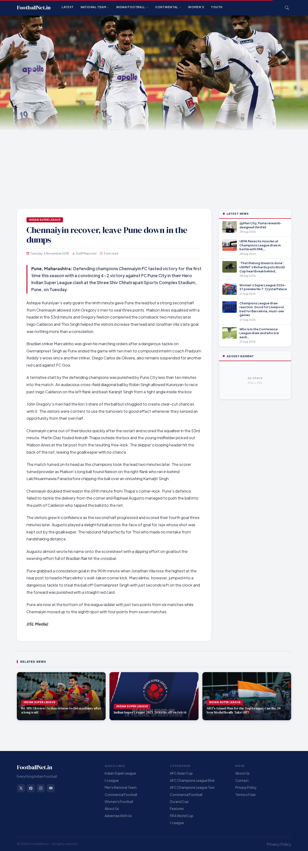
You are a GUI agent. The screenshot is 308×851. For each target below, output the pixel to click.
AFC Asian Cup (181, 773)
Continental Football (121, 795)
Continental (166, 7)
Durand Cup (179, 802)
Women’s (196, 7)
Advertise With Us (118, 816)
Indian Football (130, 7)
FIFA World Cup (181, 816)
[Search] (287, 7)
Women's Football (119, 802)
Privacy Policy (246, 787)
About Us (112, 809)
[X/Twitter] (21, 788)
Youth (217, 7)
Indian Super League (44, 219)
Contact (242, 780)
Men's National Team (121, 787)
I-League (112, 780)
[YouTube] (51, 788)
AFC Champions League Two (192, 787)
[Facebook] (31, 788)
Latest (68, 7)
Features (177, 809)
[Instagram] (41, 788)
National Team (93, 7)
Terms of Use (245, 795)
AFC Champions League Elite (192, 780)
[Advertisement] (154, 166)
